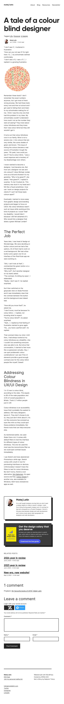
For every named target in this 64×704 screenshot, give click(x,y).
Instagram (7, 690)
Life (11, 36)
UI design (24, 36)
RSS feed (7, 677)
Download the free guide (30, 541)
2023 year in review (15, 565)
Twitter (6, 688)
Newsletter (56, 5)
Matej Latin (8, 5)
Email (35, 635)
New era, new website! (16, 572)
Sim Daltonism (18, 474)
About (32, 5)
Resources (46, 5)
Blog (38, 5)
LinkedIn (7, 693)
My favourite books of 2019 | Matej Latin (27, 591)
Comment (8, 616)
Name (6, 635)
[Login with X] (9, 607)
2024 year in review (15, 557)
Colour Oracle (21, 477)
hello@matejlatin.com (11, 686)
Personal (17, 36)
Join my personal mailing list (13, 679)
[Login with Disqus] (20, 607)
